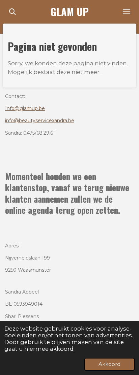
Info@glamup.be (25, 108)
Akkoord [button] (109, 364)
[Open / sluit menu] (126, 12)
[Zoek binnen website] (12, 12)
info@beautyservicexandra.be (39, 120)
